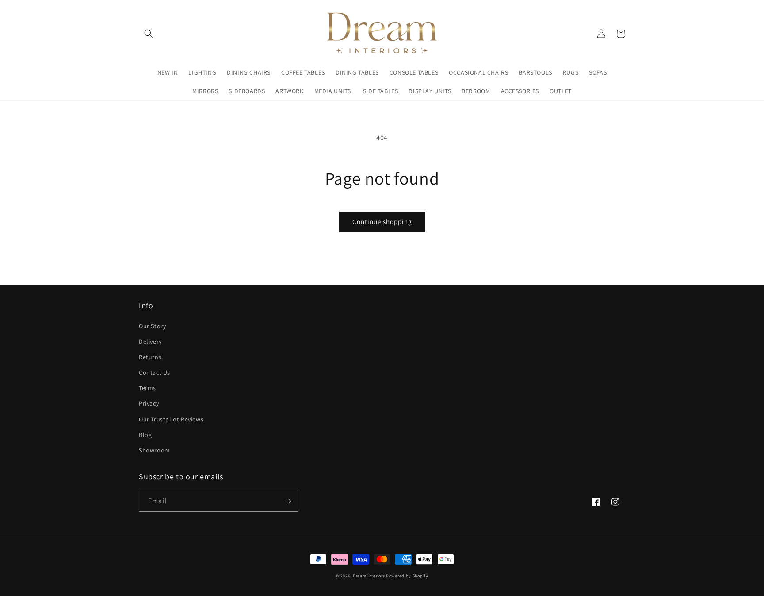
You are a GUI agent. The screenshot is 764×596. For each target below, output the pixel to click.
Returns (150, 357)
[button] (148, 33)
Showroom (154, 450)
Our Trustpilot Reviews (171, 419)
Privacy (149, 403)
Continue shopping (382, 221)
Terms (147, 388)
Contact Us (154, 372)
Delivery (150, 341)
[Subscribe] (288, 501)
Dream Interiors (369, 576)
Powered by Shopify (407, 576)
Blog (145, 435)
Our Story (152, 326)
